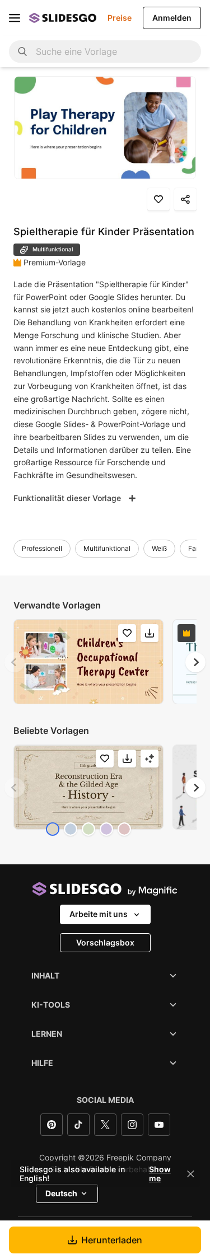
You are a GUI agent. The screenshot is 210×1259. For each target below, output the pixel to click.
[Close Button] (190, 1174)
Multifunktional (106, 548)
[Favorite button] (158, 199)
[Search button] (22, 51)
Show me (160, 1174)
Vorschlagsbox (105, 942)
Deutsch (61, 1193)
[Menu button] (14, 18)
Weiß (159, 548)
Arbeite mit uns (98, 914)
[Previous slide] (14, 662)
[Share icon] (185, 199)
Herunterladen (111, 1240)
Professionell (42, 548)
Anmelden (172, 17)
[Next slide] (195, 662)
